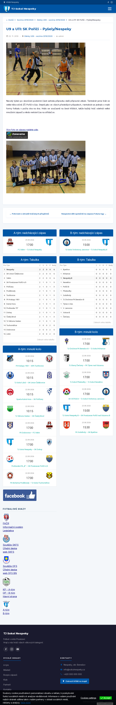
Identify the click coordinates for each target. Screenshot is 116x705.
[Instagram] (112, 2)
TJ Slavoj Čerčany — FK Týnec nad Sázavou (86, 365)
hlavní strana (10, 596)
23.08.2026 (86, 406)
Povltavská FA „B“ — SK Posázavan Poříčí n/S (30, 466)
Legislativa (8, 530)
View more (26, 702)
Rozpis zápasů (10, 675)
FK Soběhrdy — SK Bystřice (86, 432)
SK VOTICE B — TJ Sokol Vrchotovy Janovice (86, 399)
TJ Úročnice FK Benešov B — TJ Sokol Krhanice (86, 349)
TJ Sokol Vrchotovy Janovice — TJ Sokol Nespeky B (86, 250)
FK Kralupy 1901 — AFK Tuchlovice (30, 366)
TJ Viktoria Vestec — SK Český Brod (29, 416)
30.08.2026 (86, 240)
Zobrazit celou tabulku (45, 340)
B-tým (6, 613)
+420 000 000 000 (73, 674)
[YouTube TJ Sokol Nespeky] (17, 649)
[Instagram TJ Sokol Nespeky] (11, 649)
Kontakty (7, 689)
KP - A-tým (9, 589)
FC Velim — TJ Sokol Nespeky (30, 250)
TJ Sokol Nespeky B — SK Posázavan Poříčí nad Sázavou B (86, 415)
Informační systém (13, 527)
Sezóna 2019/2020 (25, 20)
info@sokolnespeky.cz (74, 669)
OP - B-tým (9, 592)
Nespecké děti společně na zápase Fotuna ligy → (83, 214)
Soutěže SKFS (11, 544)
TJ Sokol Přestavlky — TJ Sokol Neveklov (86, 382)
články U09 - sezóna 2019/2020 (51, 20)
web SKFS (8, 551)
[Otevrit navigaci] (110, 8)
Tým (8, 265)
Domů (11, 20)
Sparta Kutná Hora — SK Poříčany (29, 399)
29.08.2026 (29, 240)
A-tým (6, 609)
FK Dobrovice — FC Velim (30, 433)
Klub (5, 679)
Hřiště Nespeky (12, 2)
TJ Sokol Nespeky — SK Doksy (29, 449)
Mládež (6, 670)
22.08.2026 (29, 356)
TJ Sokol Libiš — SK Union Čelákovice (30, 383)
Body (54, 265)
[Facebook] (108, 2)
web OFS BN (10, 573)
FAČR (6, 523)
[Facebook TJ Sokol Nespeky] (5, 649)
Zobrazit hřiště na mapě (76, 681)
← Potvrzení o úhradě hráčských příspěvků (29, 214)
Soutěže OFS (10, 566)
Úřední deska (10, 548)
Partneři (7, 684)
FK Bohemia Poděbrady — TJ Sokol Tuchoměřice (29, 483)
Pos (4, 265)
